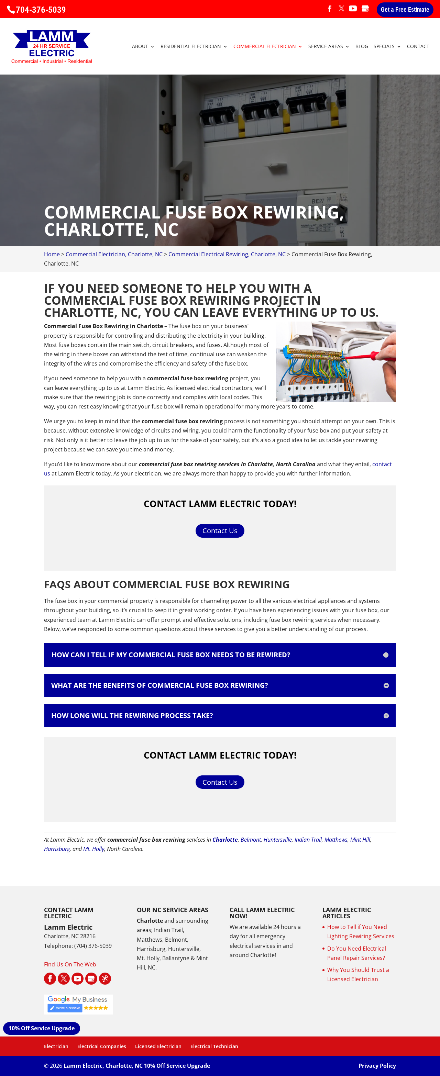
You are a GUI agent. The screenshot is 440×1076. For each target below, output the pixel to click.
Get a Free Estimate (405, 9)
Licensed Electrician (158, 1046)
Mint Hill (360, 839)
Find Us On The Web (70, 964)
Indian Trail (308, 839)
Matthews (336, 839)
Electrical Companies (101, 1046)
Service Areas (325, 46)
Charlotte (225, 839)
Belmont (251, 839)
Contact (418, 46)
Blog (361, 46)
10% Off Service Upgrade (42, 1028)
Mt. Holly (93, 849)
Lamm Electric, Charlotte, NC (103, 1065)
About (140, 46)
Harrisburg (57, 849)
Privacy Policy (377, 1065)
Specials (384, 46)
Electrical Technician (214, 1046)
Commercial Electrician (264, 46)
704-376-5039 (41, 10)
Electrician (56, 1046)
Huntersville (278, 839)
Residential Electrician (191, 46)
